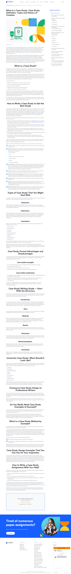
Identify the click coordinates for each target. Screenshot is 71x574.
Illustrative (55, 20)
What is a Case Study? (55, 13)
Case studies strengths (57, 28)
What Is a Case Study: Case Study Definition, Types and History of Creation (30, 5)
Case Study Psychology (38, 544)
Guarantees (22, 545)
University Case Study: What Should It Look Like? (58, 49)
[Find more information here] (62, 560)
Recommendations (56, 44)
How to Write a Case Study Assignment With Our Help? (57, 65)
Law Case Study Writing (38, 559)
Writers (54, 545)
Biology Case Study (37, 553)
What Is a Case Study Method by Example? (57, 58)
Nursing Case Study (37, 552)
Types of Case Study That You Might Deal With (58, 19)
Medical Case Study (37, 556)
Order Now (10, 533)
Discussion (55, 42)
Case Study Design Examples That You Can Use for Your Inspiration (58, 61)
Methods (54, 38)
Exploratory (55, 22)
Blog (17, 5)
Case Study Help (37, 548)
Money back (22, 544)
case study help (15, 471)
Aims (54, 36)
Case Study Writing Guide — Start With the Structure (58, 33)
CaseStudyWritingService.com (10, 5)
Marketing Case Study (38, 555)
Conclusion (55, 46)
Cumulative (55, 24)
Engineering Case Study (38, 560)
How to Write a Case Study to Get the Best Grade (58, 16)
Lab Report (36, 551)
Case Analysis (36, 564)
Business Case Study (37, 563)
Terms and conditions (23, 549)
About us (54, 544)
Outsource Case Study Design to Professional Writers (57, 52)
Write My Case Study (38, 545)
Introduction (55, 34)
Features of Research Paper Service (40, 567)
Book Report (36, 549)
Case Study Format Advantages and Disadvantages (58, 27)
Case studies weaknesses (57, 30)
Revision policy (22, 548)
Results (54, 40)
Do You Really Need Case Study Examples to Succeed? (57, 55)
